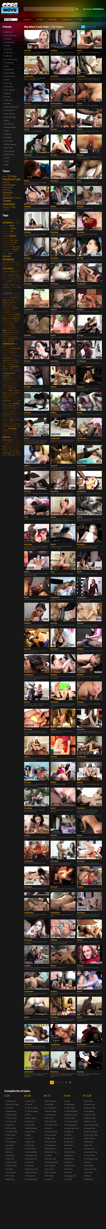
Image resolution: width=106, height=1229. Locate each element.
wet (13, 453)
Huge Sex (8, 93)
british (18, 266)
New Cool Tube (51, 1135)
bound (13, 264)
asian (13, 228)
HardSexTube (12, 179)
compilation (6, 283)
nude (5, 386)
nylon (5, 388)
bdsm (16, 240)
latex (16, 364)
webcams (7, 453)
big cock (16, 246)
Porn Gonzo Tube (11, 35)
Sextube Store (9, 42)
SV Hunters (50, 1176)
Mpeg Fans (89, 1179)
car (20, 271)
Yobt (13, 207)
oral (10, 390)
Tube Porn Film (12, 1162)
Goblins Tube (50, 1138)
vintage (11, 451)
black (10, 253)
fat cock (7, 316)
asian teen (6, 231)
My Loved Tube (51, 1172)
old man (5, 390)
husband (5, 356)
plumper (11, 398)
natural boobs (7, 384)
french (12, 324)
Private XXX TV (10, 110)
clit (9, 279)
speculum (6, 422)
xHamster (9, 204)
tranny (9, 446)
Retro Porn (69, 1155)
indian (11, 356)
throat (15, 440)
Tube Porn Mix (51, 1114)
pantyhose (12, 394)
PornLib (27, 104)
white (18, 453)
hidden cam (12, 346)
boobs (12, 262)
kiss (17, 362)
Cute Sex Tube (10, 76)
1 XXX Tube (9, 141)
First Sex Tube (11, 1121)
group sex (13, 338)
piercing (15, 397)
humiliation (12, 354)
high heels (6, 348)
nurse (15, 386)
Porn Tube (8, 83)
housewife (6, 352)
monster (5, 382)
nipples (14, 384)
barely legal (12, 238)
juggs (4, 362)
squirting (16, 424)
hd (16, 344)
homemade (15, 348)
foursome (6, 324)
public (9, 404)
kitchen (5, 364)
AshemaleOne (56, 104)
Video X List (30, 1121)
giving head (15, 333)
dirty (13, 300)
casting (15, 273)
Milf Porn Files (70, 1152)
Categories (27, 19)
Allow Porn (8, 134)
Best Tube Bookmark (12, 107)
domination (7, 304)
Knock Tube (30, 1145)
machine (5, 371)
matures (6, 376)
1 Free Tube (30, 1125)
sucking (12, 428)
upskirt (15, 449)
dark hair (16, 295)
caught (5, 275)
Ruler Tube (10, 1159)
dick (4, 300)
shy (19, 414)
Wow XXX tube (10, 114)
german (11, 330)
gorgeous (13, 336)
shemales (7, 414)
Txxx (79, 181)
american (6, 226)
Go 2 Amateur (50, 1165)
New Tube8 (9, 148)
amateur (8, 222)
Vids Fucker (50, 1169)
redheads (12, 406)
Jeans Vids (30, 1165)
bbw (11, 240)
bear (8, 242)
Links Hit (49, 1179)
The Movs (8, 39)
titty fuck (12, 444)
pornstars (7, 401)
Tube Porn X (70, 1138)
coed (4, 281)
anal (12, 225)
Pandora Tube (90, 1104)
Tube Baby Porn (51, 1145)
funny (13, 326)
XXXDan (54, 51)
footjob (15, 322)
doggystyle (12, 302)
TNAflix (17, 198)
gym (19, 339)
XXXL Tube (69, 1142)
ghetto (17, 330)
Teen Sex (69, 1179)
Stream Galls (70, 1118)
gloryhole (6, 336)
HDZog (53, 413)
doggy (5, 302)
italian (14, 358)
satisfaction (6, 410)
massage (16, 371)
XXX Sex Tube (9, 154)
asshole (5, 236)
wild (13, 455)
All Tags (79, 19)
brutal (16, 269)
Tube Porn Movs (31, 1152)
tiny (4, 444)
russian (15, 408)
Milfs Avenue (70, 1159)
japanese (6, 360)
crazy (17, 285)
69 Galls (88, 1176)
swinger (5, 432)
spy (11, 424)
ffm (9, 318)
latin (4, 367)
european (6, 312)
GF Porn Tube (11, 1128)
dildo (9, 300)
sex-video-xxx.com (11, 59)
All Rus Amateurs (10, 144)
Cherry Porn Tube (91, 1135)
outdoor (16, 393)
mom (8, 380)
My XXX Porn (9, 124)
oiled (14, 388)
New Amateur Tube (92, 1125)
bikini (4, 251)
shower (14, 414)
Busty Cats (69, 1145)
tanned (15, 432)
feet (12, 316)
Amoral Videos (10, 73)
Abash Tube (30, 1142)
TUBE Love (9, 52)
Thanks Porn (9, 63)
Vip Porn (9, 1152)
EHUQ (7, 80)
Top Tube (40, 19)
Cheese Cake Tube (72, 1128)
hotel (15, 350)
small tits (5, 418)
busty (12, 271)
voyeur (17, 451)
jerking (13, 360)
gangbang (12, 328)
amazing (17, 223)
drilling (5, 308)
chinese (5, 277)
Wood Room (90, 1165)
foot (10, 322)
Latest (88, 27)
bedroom (5, 244)
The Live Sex (30, 1176)
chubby (18, 277)
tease (15, 434)
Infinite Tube (30, 1131)
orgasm (16, 390)
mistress (18, 378)
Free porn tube (90, 1108)
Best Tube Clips (31, 1128)
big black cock (7, 247)
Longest (93, 27)
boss (9, 264)
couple (5, 285)
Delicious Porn (70, 1165)
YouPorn (6, 209)
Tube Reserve (70, 1104)
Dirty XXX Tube (31, 1172)
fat (3, 316)
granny (5, 339)
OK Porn (8, 46)
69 (11, 220)
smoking (12, 418)
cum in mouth (7, 289)
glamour (6, 335)
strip (19, 426)
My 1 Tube (49, 1118)
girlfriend (6, 333)
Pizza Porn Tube (51, 1152)
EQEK (7, 120)
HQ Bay (7, 97)
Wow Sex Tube (51, 1142)
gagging (5, 328)
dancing (9, 295)
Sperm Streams (51, 1101)
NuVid (6, 182)
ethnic (13, 310)
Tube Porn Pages (32, 1111)
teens (6, 437)
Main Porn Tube (91, 1121)
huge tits (5, 354)
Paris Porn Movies (91, 1131)
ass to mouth (7, 233)
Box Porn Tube (51, 1159)
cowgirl (11, 285)
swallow (6, 431)
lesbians (14, 366)
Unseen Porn (30, 1101)
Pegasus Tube (90, 1128)
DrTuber (12, 176)
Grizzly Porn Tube (91, 1152)
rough (10, 408)
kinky (13, 362)
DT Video (10, 1169)
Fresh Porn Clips (31, 1108)
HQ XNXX (8, 137)
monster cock (13, 382)
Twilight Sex (70, 1131)
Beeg (5, 176)
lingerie (11, 369)
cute (18, 293)
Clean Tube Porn (91, 1169)
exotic (4, 314)
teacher (9, 434)
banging (5, 238)
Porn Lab (69, 1148)
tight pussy (15, 442)
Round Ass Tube (31, 1155)
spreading (6, 424)
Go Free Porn (9, 69)
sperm (12, 422)
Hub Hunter (10, 1155)
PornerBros (8, 187)
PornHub (7, 190)
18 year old (6, 220)
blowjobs (8, 259)
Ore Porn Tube (90, 1114)
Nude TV (69, 1172)
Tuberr (7, 131)
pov (18, 401)
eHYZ (7, 161)
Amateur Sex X (31, 1148)
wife (9, 455)
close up (13, 279)
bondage (6, 262)
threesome (7, 440)
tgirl (12, 437)
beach (5, 242)
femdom (17, 316)
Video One (10, 1125)
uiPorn (53, 387)
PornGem (54, 76)
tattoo (5, 434)
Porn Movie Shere (52, 1162)
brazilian (13, 266)
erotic (8, 310)
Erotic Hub (29, 1162)
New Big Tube (50, 1148)
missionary (11, 378)
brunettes (8, 268)
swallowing (12, 431)
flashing (5, 322)
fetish (5, 318)
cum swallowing (8, 291)
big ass (12, 244)
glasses (11, 335)
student (5, 429)
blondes (7, 256)
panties (5, 394)
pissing (5, 398)
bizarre (5, 254)
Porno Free (9, 86)
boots (17, 262)
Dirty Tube (69, 1169)
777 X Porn (10, 1176)
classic (5, 279)
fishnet (11, 320)
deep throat (14, 298)
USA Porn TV (9, 32)
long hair (18, 369)
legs (8, 367)
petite (10, 397)
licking (5, 369)
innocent (17, 356)
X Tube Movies (51, 1108)
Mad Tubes (10, 1179)
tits (7, 444)
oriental (10, 392)
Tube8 (7, 158)
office (9, 388)
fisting (16, 320)
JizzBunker (28, 76)
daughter (5, 298)
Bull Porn (69, 1135)
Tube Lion (69, 1162)
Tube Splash (90, 1111)
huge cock (14, 352)
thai (15, 437)
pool (16, 398)
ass (12, 231)
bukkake (6, 271)
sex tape (5, 412)
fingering (15, 318)
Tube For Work (12, 1165)
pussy (16, 403)
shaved (12, 412)
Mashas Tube (70, 1108)
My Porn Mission (10, 127)
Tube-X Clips (11, 1135)
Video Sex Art (11, 1172)
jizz (18, 360)
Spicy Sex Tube (51, 1121)
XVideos (6, 207)
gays (5, 330)
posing (14, 401)
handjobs (11, 341)
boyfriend (6, 266)
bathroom (6, 240)
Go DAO (8, 103)
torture (17, 444)
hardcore (8, 343)
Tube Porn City (12, 1118)
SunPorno (8, 197)
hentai (5, 346)
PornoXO (8, 192)
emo (4, 310)
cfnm (18, 275)
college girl (16, 281)
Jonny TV (29, 1138)
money (13, 380)
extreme (10, 314)
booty (5, 264)
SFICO (28, 1114)
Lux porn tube (90, 1148)
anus (4, 228)
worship (18, 455)
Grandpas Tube (71, 1176)
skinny (5, 416)
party (5, 397)
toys (4, 446)
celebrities (11, 275)
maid (10, 371)
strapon (14, 426)
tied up (5, 442)
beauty (14, 242)
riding (5, 408)
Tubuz (68, 1101)
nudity (10, 386)
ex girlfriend (14, 312)
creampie (6, 287)
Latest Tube (52, 19)
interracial (7, 358)
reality (5, 406)
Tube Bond (49, 1104)
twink (5, 449)
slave (10, 416)
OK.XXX (27, 51)
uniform (10, 449)
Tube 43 (29, 1104)
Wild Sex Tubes (51, 1111)
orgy (4, 393)
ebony (16, 308)
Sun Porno (10, 1138)
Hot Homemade (31, 1179)
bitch (15, 251)
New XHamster (10, 151)
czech (4, 295)
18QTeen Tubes (91, 1118)
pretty (5, 404)
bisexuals (10, 251)
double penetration (9, 306)
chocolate (11, 277)
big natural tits (7, 249)
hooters (10, 350)
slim (14, 416)
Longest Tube (66, 19)
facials (17, 314)
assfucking (15, 233)
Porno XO (10, 1148)
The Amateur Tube (92, 1159)
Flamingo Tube (12, 1114)
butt (16, 271)
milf (4, 378)
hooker (5, 350)
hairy (5, 341)
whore (5, 455)
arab (8, 228)
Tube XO (49, 1128)
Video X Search (31, 1118)
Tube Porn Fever (51, 1131)
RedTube (7, 195)
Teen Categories (71, 1125)
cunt (14, 293)
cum (19, 287)
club (18, 279)
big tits (16, 249)
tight (9, 442)
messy (19, 376)
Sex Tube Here (31, 1159)
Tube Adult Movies (72, 1111)
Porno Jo (88, 1162)
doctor (18, 300)
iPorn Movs (89, 1142)
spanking (17, 420)
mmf (4, 380)
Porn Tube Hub (10, 90)
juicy (8, 362)
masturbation (9, 373)
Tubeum (49, 1155)
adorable (16, 220)
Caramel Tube (90, 1155)
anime (17, 226)
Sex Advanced (11, 1142)
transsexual (16, 446)
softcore (5, 420)
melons (13, 376)
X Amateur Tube (12, 1131)
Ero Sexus (10, 1145)
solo (11, 420)
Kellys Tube (9, 100)
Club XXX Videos (10, 117)
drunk (10, 308)
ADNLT (28, 1135)
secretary (14, 410)
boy (17, 264)
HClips (80, 413)
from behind (6, 326)
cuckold (13, 287)
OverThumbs (9, 185)
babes (12, 235)
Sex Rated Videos (72, 1121)
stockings (6, 426)
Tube (6, 165)
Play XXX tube (90, 1138)
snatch (17, 418)
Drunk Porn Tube (51, 1125)
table (10, 432)
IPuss (7, 66)
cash (10, 273)
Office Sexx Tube (32, 1169)
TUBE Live (8, 56)
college (10, 281)
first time (5, 320)
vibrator (5, 451)
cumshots (7, 293)
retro (18, 406)
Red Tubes (8, 49)
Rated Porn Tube (71, 1114)
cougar (13, 283)
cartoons (5, 273)
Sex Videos (89, 1101)
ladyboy (11, 364)
